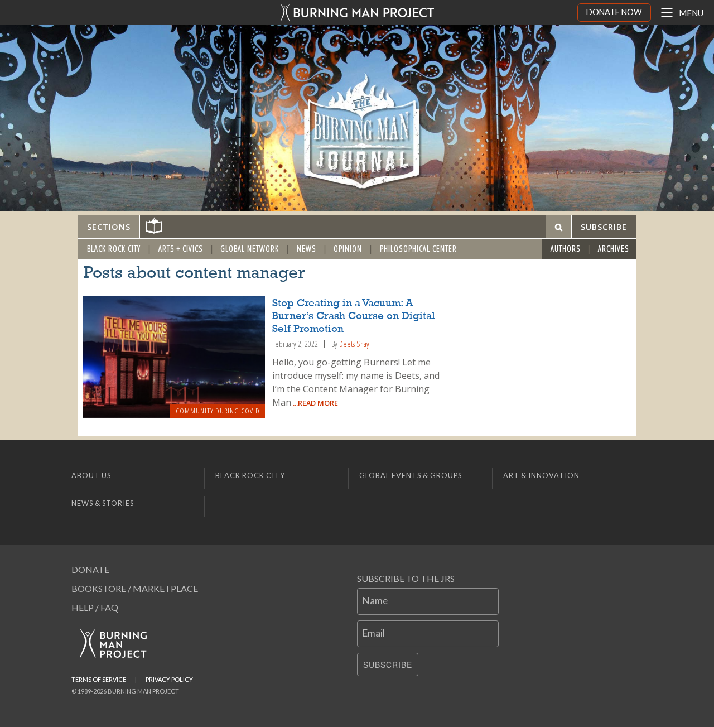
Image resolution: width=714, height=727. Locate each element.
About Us (91, 475)
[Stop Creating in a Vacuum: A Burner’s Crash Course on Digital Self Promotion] (174, 357)
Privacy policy (169, 679)
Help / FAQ (94, 607)
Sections (109, 227)
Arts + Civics (180, 248)
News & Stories (102, 503)
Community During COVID (218, 411)
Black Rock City (114, 248)
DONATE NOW (614, 12)
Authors (566, 248)
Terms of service (98, 679)
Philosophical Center (418, 248)
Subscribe (387, 664)
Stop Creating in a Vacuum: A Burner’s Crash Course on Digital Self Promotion (353, 316)
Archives (613, 248)
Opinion (348, 248)
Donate (90, 569)
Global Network (249, 248)
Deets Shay (354, 344)
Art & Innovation (541, 475)
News (306, 248)
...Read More (314, 403)
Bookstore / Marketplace (134, 588)
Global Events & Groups (410, 475)
